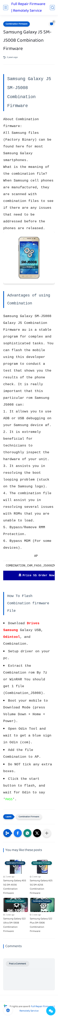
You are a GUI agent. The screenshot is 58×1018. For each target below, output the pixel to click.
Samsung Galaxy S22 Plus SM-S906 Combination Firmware (41, 925)
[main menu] (5, 7)
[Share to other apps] (47, 833)
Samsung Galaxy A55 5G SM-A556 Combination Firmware (14, 887)
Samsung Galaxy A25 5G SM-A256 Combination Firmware (41, 887)
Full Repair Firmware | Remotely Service (28, 7)
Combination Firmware (16, 24)
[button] (18, 833)
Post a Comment (17, 964)
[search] (52, 7)
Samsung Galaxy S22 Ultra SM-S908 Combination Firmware (14, 925)
